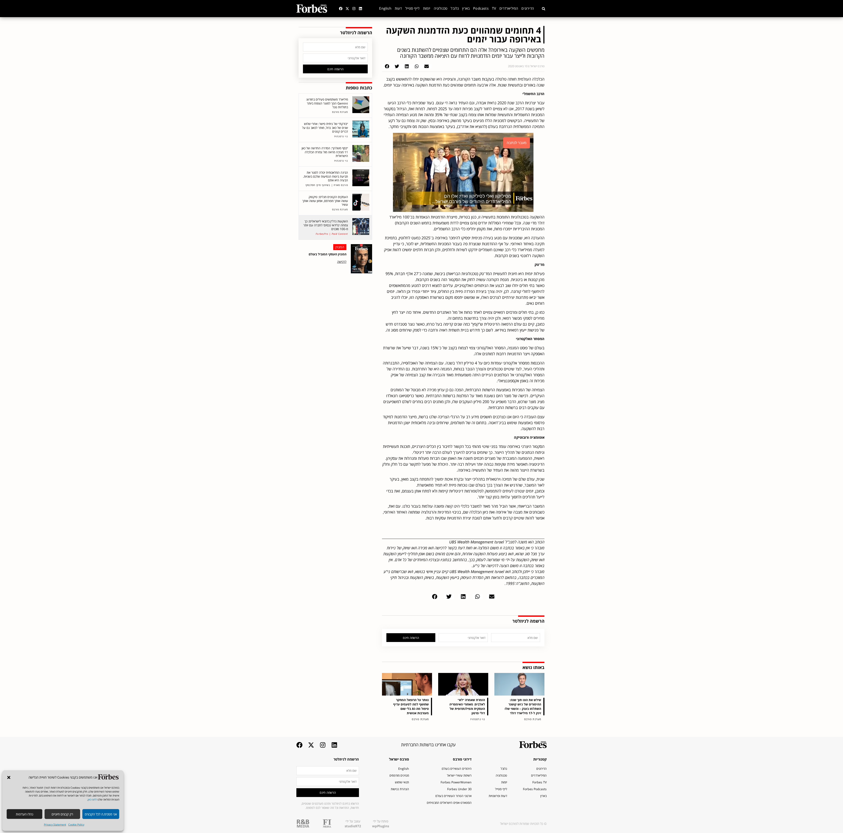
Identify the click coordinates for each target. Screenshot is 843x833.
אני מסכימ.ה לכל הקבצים (101, 814)
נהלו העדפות (24, 814)
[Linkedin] (360, 8)
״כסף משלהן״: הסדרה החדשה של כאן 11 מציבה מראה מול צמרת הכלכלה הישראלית (325, 152)
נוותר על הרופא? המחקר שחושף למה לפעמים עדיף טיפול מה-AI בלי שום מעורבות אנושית (411, 706)
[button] (9, 777)
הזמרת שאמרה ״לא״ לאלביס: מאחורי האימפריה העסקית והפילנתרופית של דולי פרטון (467, 706)
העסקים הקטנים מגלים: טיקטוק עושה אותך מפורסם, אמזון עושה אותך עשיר (325, 201)
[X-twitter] (347, 8)
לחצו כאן (92, 799)
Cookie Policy (76, 824)
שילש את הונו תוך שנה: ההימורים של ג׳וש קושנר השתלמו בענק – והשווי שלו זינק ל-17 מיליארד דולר (523, 706)
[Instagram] (354, 8)
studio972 (353, 826)
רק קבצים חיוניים (62, 814)
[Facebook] (340, 8)
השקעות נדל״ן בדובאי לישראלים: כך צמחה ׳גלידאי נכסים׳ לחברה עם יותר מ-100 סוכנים (325, 225)
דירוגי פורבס (462, 759)
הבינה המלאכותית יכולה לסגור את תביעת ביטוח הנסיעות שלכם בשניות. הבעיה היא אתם (325, 176)
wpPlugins (380, 826)
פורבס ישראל (399, 759)
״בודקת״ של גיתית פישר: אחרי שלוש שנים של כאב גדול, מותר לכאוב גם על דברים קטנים (325, 127)
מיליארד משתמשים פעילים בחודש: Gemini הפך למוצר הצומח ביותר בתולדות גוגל (327, 103)
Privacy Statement (55, 824)
